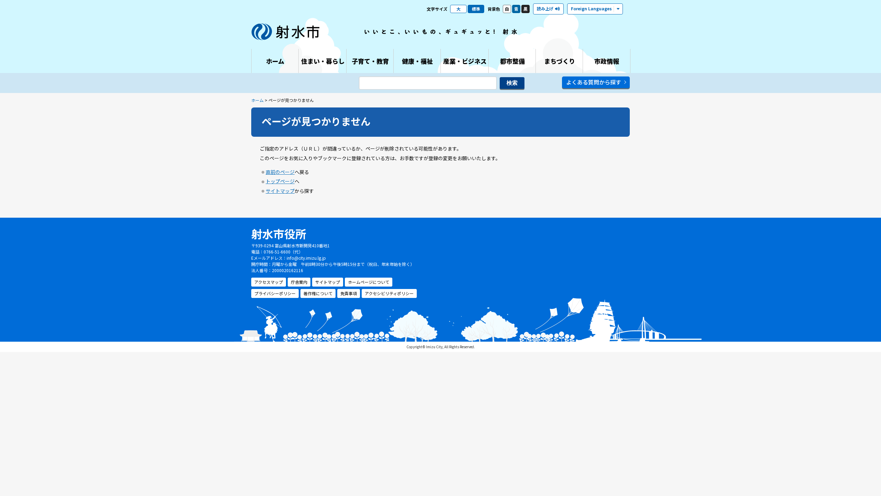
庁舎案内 (299, 282)
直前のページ (280, 171)
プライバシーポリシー (275, 293)
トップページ (280, 181)
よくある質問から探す (593, 82)
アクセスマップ (268, 282)
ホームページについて (368, 282)
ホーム (257, 100)
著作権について (318, 293)
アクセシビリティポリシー (389, 293)
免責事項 (348, 293)
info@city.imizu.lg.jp (306, 258)
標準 (476, 9)
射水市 (285, 31)
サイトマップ (280, 190)
